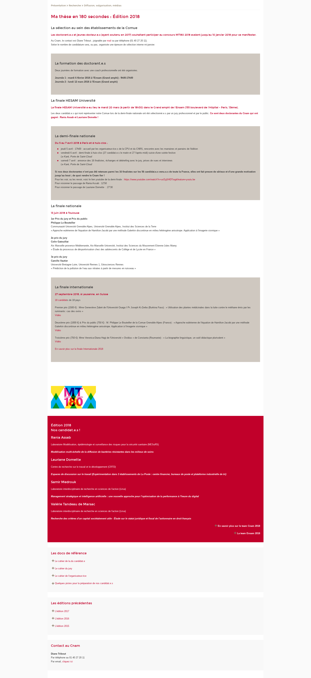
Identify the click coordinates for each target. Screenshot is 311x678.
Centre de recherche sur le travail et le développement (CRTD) (83, 466)
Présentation (58, 5)
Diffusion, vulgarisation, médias (102, 5)
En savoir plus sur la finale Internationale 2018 (79, 349)
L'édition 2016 (62, 618)
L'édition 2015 (62, 626)
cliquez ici (67, 661)
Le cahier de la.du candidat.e (70, 561)
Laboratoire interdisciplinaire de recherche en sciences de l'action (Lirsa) (88, 489)
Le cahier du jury (63, 568)
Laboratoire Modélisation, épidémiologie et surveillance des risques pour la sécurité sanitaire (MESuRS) (105, 444)
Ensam (180, 107)
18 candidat (61, 300)
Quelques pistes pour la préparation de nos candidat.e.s (84, 583)
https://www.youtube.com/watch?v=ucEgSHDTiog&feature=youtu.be (159, 179)
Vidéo (58, 315)
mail (109, 40)
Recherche (75, 5)
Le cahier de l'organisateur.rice (70, 576)
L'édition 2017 (62, 611)
